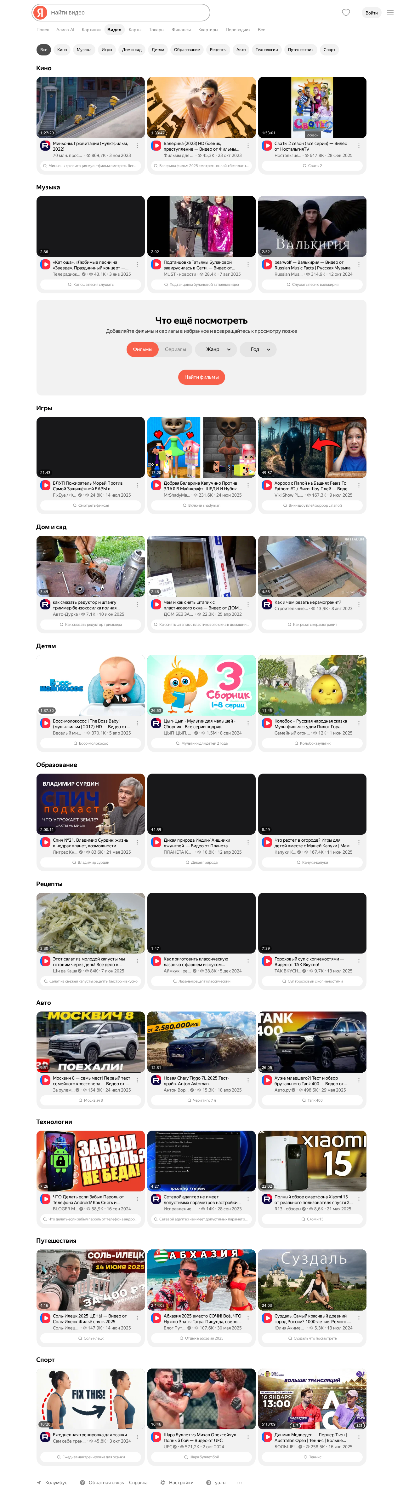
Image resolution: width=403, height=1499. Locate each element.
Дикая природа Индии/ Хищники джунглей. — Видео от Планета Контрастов (197, 843)
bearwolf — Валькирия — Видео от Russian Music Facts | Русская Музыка (312, 265)
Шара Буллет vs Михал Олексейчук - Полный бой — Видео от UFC (201, 1437)
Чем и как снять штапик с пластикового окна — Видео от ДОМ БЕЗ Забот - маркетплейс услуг (201, 605)
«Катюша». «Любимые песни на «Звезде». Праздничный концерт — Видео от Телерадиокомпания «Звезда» (89, 265)
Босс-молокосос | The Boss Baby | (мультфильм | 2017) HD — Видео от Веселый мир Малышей (90, 723)
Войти (372, 12)
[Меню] (390, 12)
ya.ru (220, 1482)
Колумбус (56, 1482)
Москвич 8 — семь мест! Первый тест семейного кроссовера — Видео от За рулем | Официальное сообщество (91, 1081)
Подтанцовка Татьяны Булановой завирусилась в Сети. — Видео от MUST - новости (198, 265)
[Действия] (137, 145)
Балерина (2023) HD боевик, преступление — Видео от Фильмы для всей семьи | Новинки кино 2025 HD (201, 146)
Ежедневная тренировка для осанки (90, 1434)
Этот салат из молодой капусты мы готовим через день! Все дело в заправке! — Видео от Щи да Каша (89, 961)
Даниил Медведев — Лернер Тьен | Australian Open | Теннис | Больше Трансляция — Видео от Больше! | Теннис (311, 1437)
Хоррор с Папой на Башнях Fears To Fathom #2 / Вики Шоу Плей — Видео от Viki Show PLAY (312, 486)
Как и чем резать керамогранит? (308, 602)
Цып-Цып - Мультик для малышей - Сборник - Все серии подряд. (200, 723)
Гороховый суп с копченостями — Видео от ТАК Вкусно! (309, 961)
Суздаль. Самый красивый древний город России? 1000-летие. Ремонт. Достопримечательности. (311, 1318)
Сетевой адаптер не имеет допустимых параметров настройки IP (200, 1199)
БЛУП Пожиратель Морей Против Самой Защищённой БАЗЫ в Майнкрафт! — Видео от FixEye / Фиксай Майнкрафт (88, 486)
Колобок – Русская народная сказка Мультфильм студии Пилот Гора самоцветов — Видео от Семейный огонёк (311, 723)
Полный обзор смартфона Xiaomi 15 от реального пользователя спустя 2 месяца (312, 1199)
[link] (91, 126)
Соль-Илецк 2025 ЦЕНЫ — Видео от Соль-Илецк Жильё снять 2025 (90, 1318)
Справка (138, 1482)
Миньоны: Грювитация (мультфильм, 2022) (90, 146)
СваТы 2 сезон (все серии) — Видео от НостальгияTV (311, 146)
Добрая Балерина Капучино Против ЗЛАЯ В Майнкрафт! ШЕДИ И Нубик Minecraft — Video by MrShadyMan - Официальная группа (200, 486)
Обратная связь (106, 1482)
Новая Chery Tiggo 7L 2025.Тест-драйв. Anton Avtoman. (196, 1080)
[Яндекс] (40, 13)
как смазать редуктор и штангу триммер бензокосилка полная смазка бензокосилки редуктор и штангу (87, 605)
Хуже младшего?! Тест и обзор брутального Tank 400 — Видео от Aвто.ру (309, 1081)
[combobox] (127, 12)
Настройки (181, 1482)
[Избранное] (346, 13)
